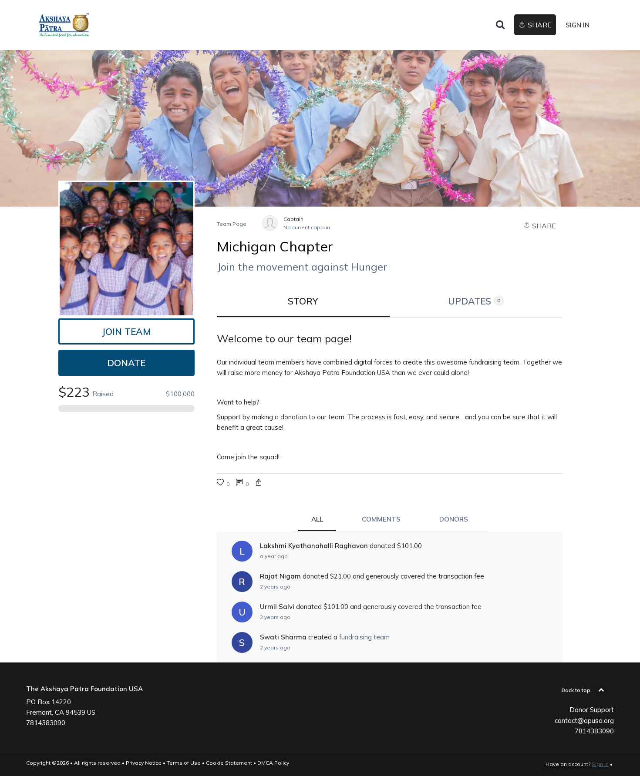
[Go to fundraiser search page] (500, 25)
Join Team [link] (126, 331)
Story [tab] (303, 301)
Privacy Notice (144, 762)
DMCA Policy (273, 762)
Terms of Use (184, 762)
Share (543, 225)
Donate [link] (126, 362)
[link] (64, 25)
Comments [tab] (381, 519)
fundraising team (364, 637)
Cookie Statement (229, 762)
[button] (258, 483)
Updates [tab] (474, 301)
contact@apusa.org (584, 720)
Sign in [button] (577, 25)
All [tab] (317, 519)
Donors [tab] (453, 519)
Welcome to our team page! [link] (284, 338)
